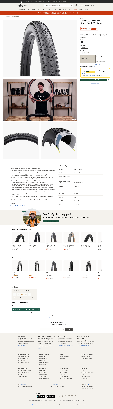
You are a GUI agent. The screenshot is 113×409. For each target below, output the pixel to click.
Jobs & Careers (64, 370)
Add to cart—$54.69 (93, 79)
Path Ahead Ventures (44, 378)
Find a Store (55, 384)
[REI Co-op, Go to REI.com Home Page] (20, 5)
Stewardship (84, 378)
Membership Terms (55, 406)
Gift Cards (62, 358)
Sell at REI (62, 374)
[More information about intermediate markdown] (96, 29)
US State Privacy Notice (58, 404)
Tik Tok (63, 396)
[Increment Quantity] (88, 52)
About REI (83, 370)
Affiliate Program (64, 376)
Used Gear (20, 374)
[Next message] (76, 13)
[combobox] (58, 5)
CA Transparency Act (44, 406)
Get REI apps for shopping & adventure (46, 393)
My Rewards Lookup (23, 358)
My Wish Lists (21, 360)
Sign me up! (69, 329)
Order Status (42, 356)
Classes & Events (43, 374)
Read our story (21, 345)
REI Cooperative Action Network (65, 345)
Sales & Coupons (85, 356)
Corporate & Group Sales (66, 378)
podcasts (75, 396)
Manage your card (85, 345)
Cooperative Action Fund (87, 372)
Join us (39, 348)
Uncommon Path (43, 376)
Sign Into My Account (23, 356)
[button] (40, 48)
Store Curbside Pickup (44, 362)
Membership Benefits (23, 362)
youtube (72, 396)
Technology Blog (85, 376)
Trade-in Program (22, 376)
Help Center (23, 384)
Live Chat (87, 384)
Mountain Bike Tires (10, 16)
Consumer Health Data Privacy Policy (72, 404)
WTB (81, 18)
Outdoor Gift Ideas (64, 356)
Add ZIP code (98, 64)
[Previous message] (35, 13)
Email (41, 326)
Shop (26, 5)
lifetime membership (90, 75)
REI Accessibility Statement (67, 406)
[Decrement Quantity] (81, 52)
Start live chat (52, 221)
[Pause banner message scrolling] (78, 13)
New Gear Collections (23, 372)
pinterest (69, 396)
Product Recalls (86, 404)
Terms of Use (26, 404)
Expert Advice (42, 372)
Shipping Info (42, 364)
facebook (66, 396)
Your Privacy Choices (37, 404)
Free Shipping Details (86, 358)
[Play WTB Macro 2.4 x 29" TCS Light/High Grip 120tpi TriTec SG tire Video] (40, 100)
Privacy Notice (47, 404)
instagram (59, 396)
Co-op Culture (63, 372)
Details (93, 66)
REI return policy (95, 83)
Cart (93, 5)
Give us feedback (53, 317)
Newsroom (84, 374)
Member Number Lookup (24, 370)
